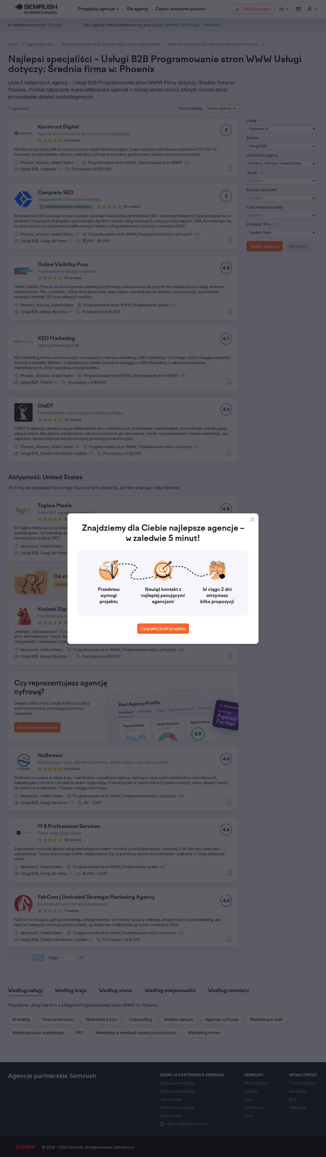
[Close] (252, 519)
